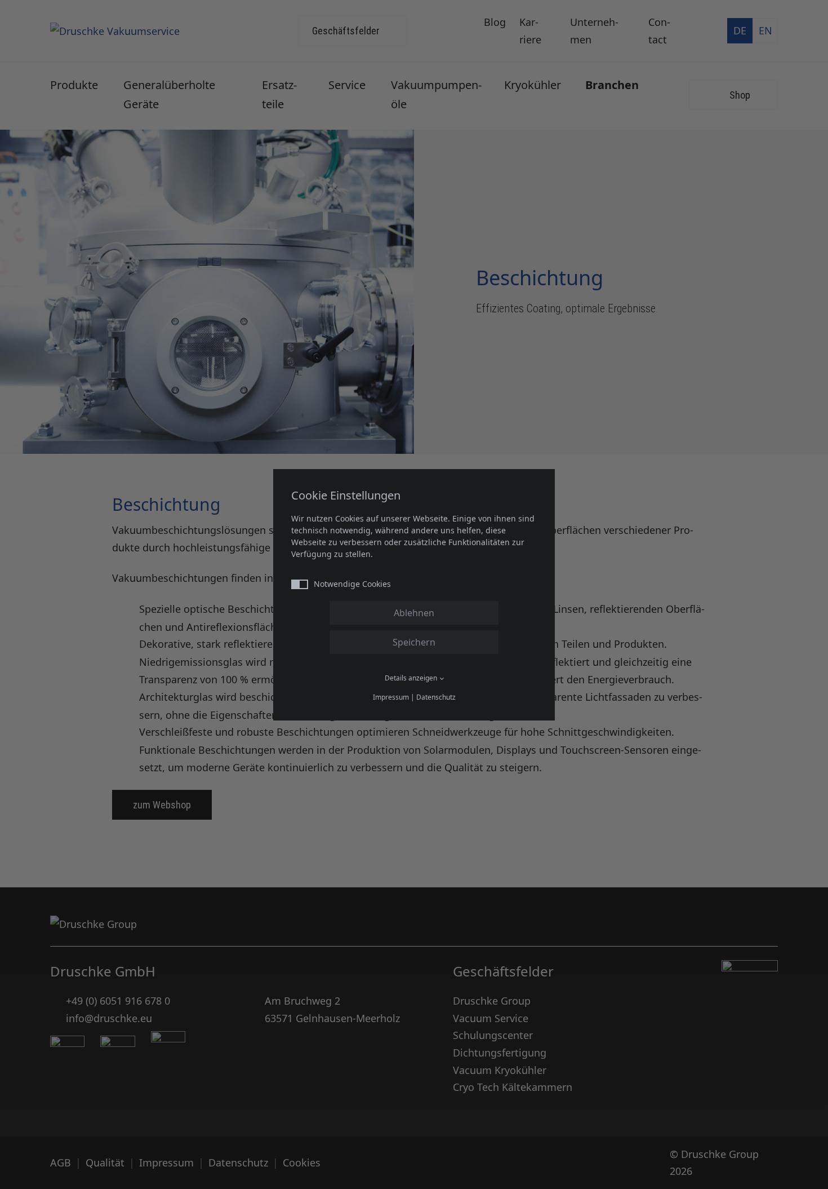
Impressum (391, 697)
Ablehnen (414, 613)
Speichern (414, 642)
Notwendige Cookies (352, 583)
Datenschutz (436, 697)
